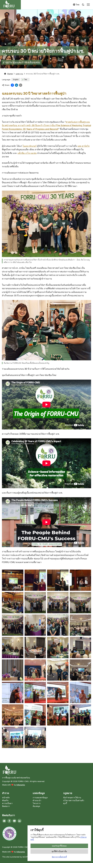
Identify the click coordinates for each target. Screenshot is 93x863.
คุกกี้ (65, 803)
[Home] (46, 770)
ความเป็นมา (7, 803)
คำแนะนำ (37, 800)
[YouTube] (14, 821)
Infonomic (20, 785)
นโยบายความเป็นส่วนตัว (73, 800)
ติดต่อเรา (6, 806)
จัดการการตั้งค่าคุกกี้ (59, 857)
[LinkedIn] (19, 821)
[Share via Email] (20, 85)
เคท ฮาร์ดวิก (84, 146)
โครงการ (37, 803)
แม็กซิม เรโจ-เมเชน (27, 153)
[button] (83, 5)
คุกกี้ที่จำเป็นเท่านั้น (59, 851)
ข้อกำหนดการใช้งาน (72, 797)
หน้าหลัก (6, 797)
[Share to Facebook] (12, 85)
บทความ (19, 73)
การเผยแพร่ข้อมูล (40, 797)
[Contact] (4, 821)
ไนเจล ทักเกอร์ (30, 146)
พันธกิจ (5, 800)
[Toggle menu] (88, 5)
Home (10, 73)
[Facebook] (9, 821)
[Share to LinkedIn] (16, 85)
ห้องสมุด (36, 806)
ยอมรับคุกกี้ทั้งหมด (59, 846)
